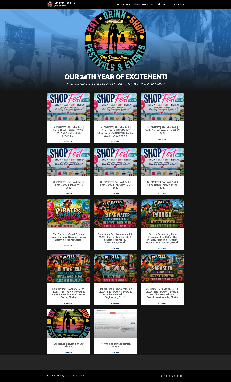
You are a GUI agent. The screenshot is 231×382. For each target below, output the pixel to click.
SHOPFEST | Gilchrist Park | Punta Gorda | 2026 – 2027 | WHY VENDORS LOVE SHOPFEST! (68, 131)
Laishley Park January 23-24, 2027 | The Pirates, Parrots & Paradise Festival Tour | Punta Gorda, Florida (68, 293)
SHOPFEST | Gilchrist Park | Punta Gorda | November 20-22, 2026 (162, 130)
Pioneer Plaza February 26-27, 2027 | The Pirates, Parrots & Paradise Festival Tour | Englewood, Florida (116, 293)
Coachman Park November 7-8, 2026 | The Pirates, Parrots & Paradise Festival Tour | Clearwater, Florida (115, 238)
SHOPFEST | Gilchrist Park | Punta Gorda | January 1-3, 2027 (68, 185)
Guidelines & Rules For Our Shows (69, 345)
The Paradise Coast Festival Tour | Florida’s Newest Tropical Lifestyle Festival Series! (68, 237)
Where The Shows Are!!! (76, 376)
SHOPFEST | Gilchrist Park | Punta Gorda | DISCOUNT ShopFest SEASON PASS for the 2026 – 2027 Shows (116, 131)
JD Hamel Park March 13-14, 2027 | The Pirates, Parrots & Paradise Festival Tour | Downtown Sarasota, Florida (162, 293)
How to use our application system (115, 345)
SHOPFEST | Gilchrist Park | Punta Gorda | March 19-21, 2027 (162, 185)
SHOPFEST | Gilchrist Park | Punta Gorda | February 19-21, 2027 (115, 185)
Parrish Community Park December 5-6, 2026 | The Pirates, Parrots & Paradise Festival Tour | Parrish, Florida (162, 238)
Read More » (68, 142)
